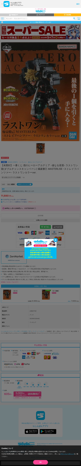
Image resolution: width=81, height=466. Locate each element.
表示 (78, 4)
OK (40, 462)
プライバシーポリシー (67, 454)
